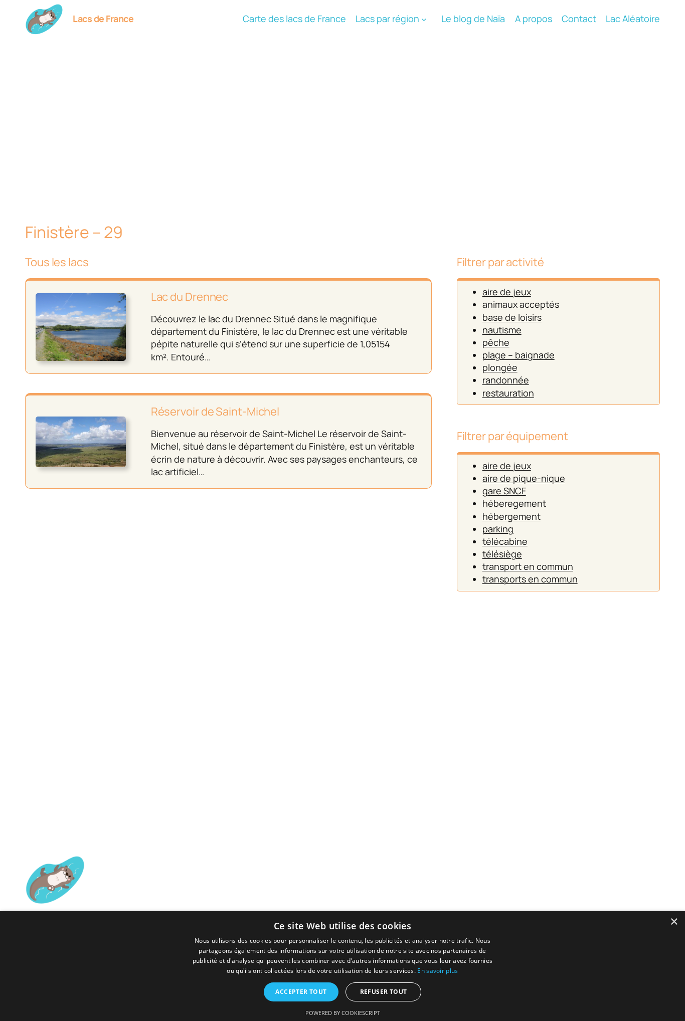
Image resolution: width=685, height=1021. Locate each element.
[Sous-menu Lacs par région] (424, 19)
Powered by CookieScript (342, 1012)
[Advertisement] (342, 118)
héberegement (514, 503)
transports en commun (530, 579)
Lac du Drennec (190, 297)
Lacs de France (103, 19)
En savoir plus (437, 970)
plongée (500, 367)
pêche (495, 342)
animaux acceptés (520, 304)
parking (497, 529)
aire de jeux (506, 292)
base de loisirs (512, 317)
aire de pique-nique (523, 478)
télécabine (505, 541)
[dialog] (342, 966)
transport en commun (527, 566)
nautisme (502, 330)
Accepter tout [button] (300, 991)
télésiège (502, 554)
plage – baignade (518, 355)
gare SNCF (504, 491)
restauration (508, 393)
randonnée (505, 380)
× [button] (673, 922)
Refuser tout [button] (383, 991)
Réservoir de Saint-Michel (215, 411)
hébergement (511, 516)
